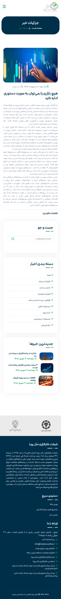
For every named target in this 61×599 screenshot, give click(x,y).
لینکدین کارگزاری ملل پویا (44, 561)
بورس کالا (54, 504)
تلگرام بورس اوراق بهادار (45, 548)
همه (48, 275)
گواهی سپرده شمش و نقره (39, 300)
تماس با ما (53, 515)
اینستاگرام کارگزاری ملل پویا (43, 557)
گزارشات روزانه (44, 281)
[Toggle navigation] (4, 6)
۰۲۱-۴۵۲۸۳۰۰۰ (48, 539)
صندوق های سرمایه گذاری (47, 509)
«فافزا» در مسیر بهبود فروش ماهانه (24, 379)
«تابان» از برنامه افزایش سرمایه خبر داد (22, 354)
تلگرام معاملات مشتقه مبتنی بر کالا (41, 552)
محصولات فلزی (44, 306)
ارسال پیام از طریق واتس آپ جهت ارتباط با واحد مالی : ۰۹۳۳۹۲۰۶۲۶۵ (35, 575)
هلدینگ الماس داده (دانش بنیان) (25, 594)
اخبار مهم (16, 86)
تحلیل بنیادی (45, 287)
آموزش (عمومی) (44, 294)
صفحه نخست (37, 28)
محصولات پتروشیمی (42, 319)
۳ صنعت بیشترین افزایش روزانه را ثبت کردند (23, 366)
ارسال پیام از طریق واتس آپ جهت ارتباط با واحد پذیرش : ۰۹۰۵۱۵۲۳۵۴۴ (34, 567)
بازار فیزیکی (45, 325)
